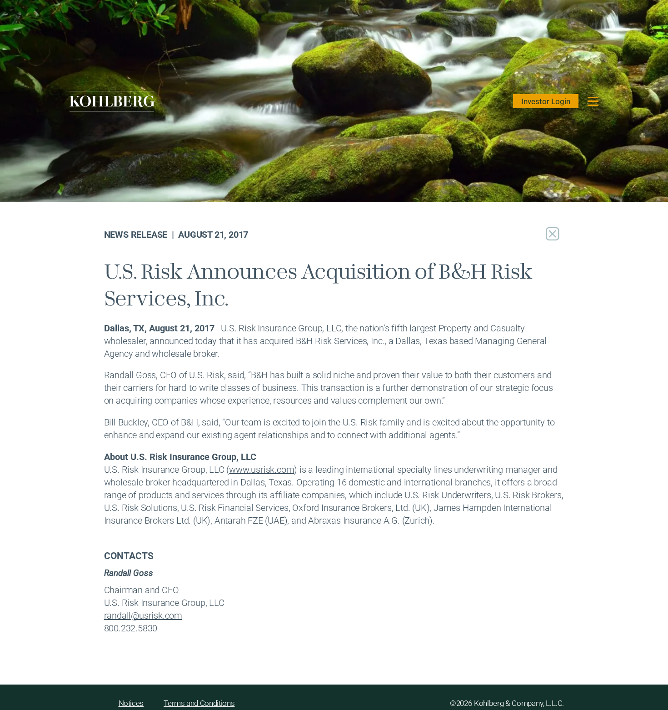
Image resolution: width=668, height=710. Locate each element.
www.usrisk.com (261, 469)
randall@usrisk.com (143, 615)
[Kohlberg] (112, 101)
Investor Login (545, 101)
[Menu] (593, 101)
